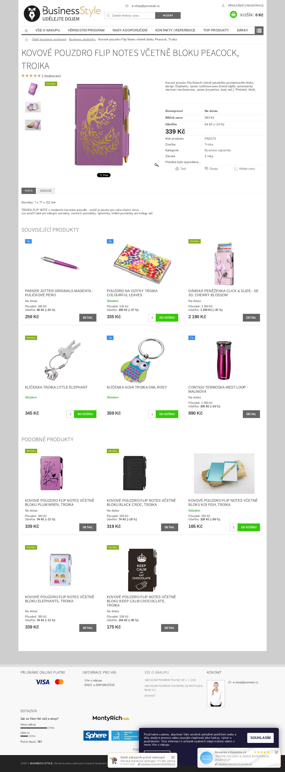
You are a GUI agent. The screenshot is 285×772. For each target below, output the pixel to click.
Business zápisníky (218, 150)
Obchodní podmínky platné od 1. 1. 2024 (170, 680)
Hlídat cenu (247, 168)
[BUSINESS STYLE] (62, 13)
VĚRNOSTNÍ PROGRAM (86, 30)
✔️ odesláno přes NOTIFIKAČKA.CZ (233, 764)
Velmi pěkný (28, 724)
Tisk (183, 168)
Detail (88, 317)
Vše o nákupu (47, 30)
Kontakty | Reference (175, 30)
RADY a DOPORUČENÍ (130, 30)
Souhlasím (260, 738)
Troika (209, 144)
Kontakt (150, 696)
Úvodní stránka (26, 30)
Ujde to (24, 732)
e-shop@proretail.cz (245, 682)
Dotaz (214, 168)
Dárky (242, 30)
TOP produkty (216, 30)
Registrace (255, 5)
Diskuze (46, 190)
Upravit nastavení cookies (100, 763)
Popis (29, 190)
